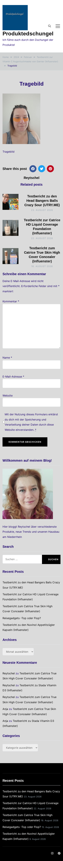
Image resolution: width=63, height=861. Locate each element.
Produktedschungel (28, 34)
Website (8, 395)
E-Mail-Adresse (13, 376)
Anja (5, 709)
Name (7, 357)
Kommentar (11, 301)
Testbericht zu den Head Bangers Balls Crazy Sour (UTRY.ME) (42, 200)
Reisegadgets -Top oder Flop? (22, 618)
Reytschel (31, 178)
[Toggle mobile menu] (57, 26)
